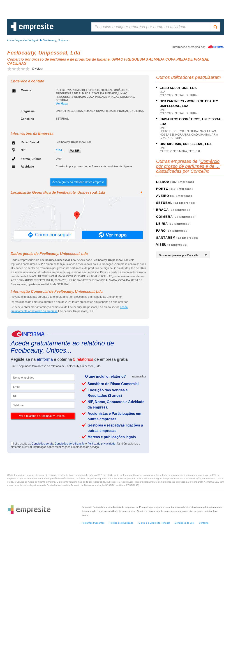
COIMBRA (164, 216)
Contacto (203, 523)
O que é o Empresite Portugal (154, 523)
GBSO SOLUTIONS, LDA (178, 88)
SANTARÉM (166, 237)
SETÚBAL (164, 202)
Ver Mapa (62, 103)
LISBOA (162, 182)
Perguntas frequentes (93, 523)
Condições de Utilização (70, 443)
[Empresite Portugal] (32, 30)
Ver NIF (74, 150)
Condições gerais (42, 443)
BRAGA (162, 209)
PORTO (162, 189)
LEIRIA (162, 223)
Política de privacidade (102, 443)
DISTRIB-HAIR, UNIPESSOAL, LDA (186, 144)
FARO (161, 230)
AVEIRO (162, 195)
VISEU (161, 244)
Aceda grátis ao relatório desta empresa (78, 182)
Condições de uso (184, 523)
